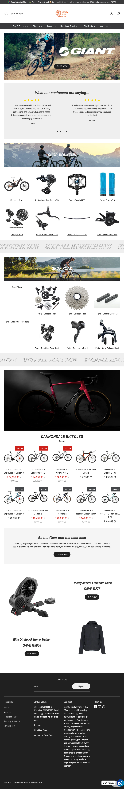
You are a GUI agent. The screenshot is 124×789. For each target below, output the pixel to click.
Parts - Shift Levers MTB (107, 234)
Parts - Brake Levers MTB (47, 234)
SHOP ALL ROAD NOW (59, 360)
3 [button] (63, 131)
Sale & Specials (19, 26)
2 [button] (60, 131)
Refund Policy (9, 725)
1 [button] (57, 131)
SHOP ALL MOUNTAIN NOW (67, 246)
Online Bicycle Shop (21, 782)
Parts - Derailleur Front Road (17, 321)
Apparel (50, 26)
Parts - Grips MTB (107, 200)
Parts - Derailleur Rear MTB (47, 200)
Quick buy (14, 462)
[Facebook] (95, 706)
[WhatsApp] (103, 706)
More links (104, 26)
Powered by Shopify (35, 782)
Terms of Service (11, 716)
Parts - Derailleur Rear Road (47, 348)
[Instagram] (99, 706)
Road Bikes (17, 287)
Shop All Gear (62, 554)
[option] (30, 114)
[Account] (111, 13)
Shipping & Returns (12, 721)
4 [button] (66, 131)
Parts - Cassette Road (77, 313)
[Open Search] (6, 13)
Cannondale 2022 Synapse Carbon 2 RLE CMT (110, 513)
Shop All (62, 441)
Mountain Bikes (16, 200)
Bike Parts (88, 26)
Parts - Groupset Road (47, 313)
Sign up (81, 686)
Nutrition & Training (68, 26)
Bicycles (36, 26)
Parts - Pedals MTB (77, 200)
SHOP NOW (62, 66)
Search (7, 707)
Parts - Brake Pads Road (107, 313)
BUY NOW (31, 653)
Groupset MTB (17, 234)
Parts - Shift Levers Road (77, 348)
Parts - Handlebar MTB (77, 234)
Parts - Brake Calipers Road (107, 348)
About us (7, 712)
